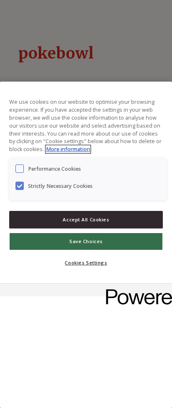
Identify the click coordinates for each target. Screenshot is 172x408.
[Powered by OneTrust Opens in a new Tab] (136, 291)
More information (68, 149)
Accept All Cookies (86, 219)
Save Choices (86, 241)
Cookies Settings (86, 262)
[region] (86, 245)
